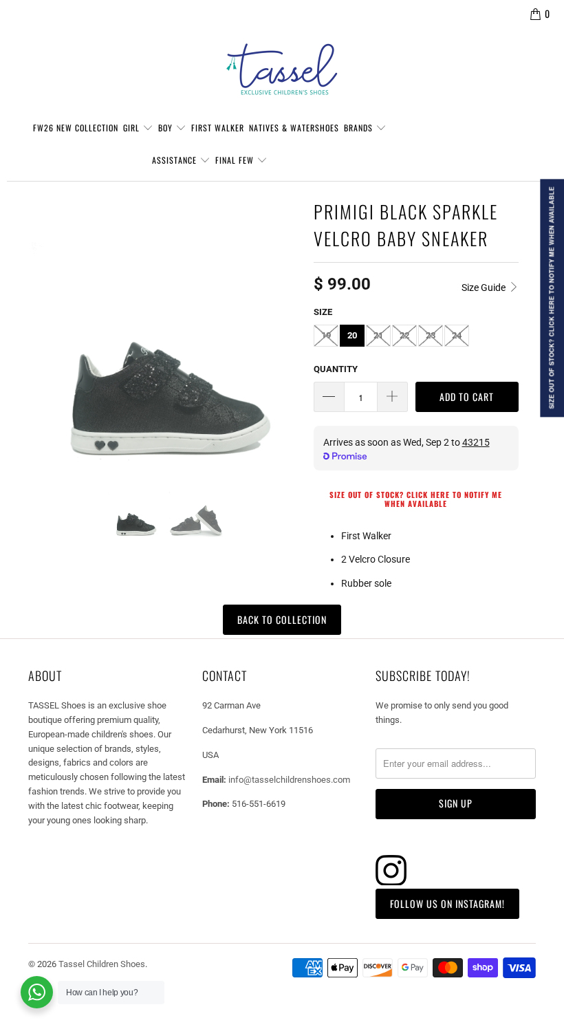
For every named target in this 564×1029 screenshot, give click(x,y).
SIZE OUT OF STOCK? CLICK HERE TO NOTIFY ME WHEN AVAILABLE (415, 499)
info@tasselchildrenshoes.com (289, 780)
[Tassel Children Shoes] (282, 69)
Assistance (175, 160)
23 (430, 335)
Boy (166, 127)
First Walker (217, 127)
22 (404, 335)
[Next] (287, 329)
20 (352, 335)
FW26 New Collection (75, 127)
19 (326, 335)
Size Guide (485, 287)
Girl (132, 127)
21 (378, 335)
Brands (360, 127)
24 (457, 335)
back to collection (282, 619)
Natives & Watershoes (294, 127)
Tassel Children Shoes (101, 964)
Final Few (236, 160)
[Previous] (44, 329)
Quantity (336, 369)
